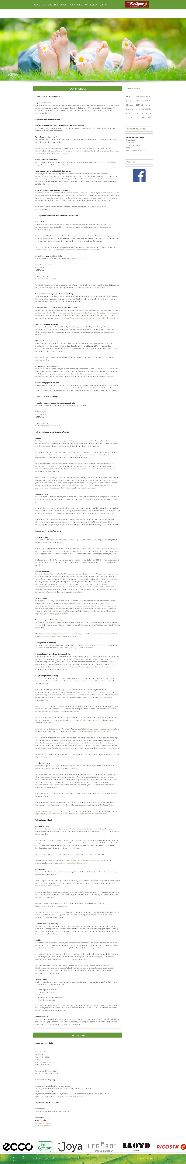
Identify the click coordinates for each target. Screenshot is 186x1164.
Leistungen (60, 5)
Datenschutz (78, 88)
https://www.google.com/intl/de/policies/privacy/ (51, 814)
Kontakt (104, 5)
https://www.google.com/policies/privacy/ (72, 863)
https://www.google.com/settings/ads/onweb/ (95, 731)
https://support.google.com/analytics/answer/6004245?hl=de (55, 636)
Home (37, 5)
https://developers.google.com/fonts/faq (90, 860)
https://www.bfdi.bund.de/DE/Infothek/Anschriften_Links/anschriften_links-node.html (89, 318)
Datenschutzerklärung (145, 1159)
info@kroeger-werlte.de (48, 279)
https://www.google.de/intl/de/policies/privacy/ (50, 906)
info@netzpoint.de (46, 1126)
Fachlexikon (90, 5)
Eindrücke (76, 5)
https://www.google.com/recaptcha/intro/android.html (89, 814)
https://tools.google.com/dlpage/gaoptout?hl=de (51, 614)
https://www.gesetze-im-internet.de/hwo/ (69, 1096)
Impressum (40, 13)
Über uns (47, 5)
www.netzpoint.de (45, 1123)
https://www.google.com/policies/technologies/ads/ (52, 757)
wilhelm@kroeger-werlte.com (50, 426)
